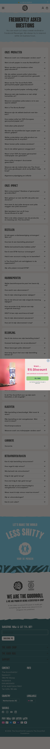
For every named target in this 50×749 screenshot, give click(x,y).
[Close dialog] (48, 360)
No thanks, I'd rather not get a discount (37, 382)
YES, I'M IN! (37, 378)
